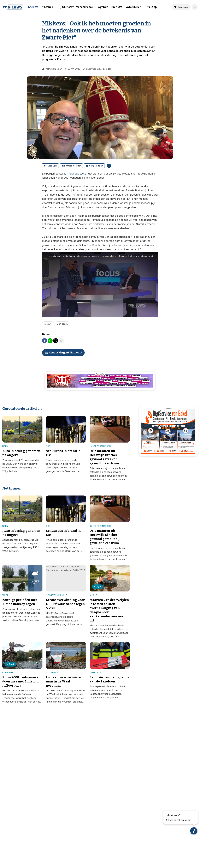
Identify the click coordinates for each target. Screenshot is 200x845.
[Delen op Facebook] (44, 340)
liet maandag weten (75, 173)
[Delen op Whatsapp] (50, 340)
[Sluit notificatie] (194, 814)
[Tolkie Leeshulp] (194, 831)
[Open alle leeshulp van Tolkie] (109, 166)
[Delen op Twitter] (55, 340)
